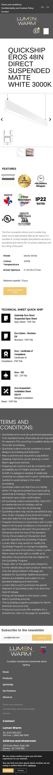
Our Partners (9, 691)
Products (7, 678)
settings (32, 765)
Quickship (8, 684)
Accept (8, 770)
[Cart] (36, 31)
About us (7, 697)
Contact (5, 12)
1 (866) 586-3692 (20, 735)
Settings (20, 770)
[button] (46, 31)
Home (6, 672)
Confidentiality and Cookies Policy (17, 8)
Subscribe (42, 638)
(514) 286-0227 (14, 733)
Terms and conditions (11, 4)
